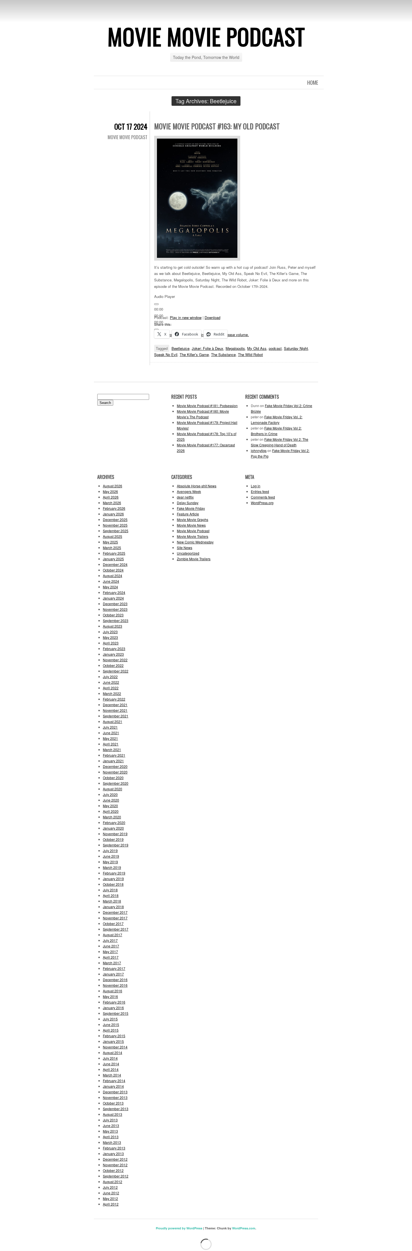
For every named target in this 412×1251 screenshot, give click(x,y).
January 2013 (113, 1153)
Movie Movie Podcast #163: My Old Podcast (217, 126)
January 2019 (113, 878)
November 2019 (115, 833)
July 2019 (110, 850)
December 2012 (115, 1159)
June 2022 (111, 682)
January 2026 (113, 513)
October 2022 (113, 665)
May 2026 (110, 491)
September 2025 (115, 530)
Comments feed (263, 497)
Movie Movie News (191, 525)
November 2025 (115, 525)
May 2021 (110, 738)
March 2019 (112, 867)
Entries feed (260, 491)
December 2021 (115, 704)
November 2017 (115, 917)
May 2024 (110, 586)
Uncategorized (188, 553)
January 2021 (113, 760)
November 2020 (115, 772)
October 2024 (113, 570)
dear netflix (185, 497)
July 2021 (110, 727)
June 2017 (111, 946)
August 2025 (112, 536)
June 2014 (111, 1063)
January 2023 (113, 654)
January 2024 (113, 598)
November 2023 (115, 609)
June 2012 (111, 1192)
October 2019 (113, 839)
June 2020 (111, 800)
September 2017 (115, 929)
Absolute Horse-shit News (196, 485)
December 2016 (115, 979)
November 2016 (115, 985)
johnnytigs (259, 450)
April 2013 (111, 1136)
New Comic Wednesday (195, 542)
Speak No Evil (165, 354)
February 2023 (114, 648)
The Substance (223, 354)
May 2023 (110, 637)
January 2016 (113, 1007)
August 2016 (112, 990)
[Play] (156, 304)
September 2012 (115, 1176)
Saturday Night (296, 348)
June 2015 (111, 1024)
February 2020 (114, 822)
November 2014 (115, 1047)
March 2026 (112, 502)
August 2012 (112, 1181)
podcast (275, 348)
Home (312, 82)
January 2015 (113, 1041)
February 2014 (114, 1080)
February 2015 (114, 1035)
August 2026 (112, 485)
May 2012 (110, 1198)
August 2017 (112, 934)
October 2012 (113, 1170)
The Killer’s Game (194, 354)
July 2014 (110, 1058)
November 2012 (115, 1164)
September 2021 (115, 715)
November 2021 (115, 710)
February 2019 (114, 873)
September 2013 (115, 1108)
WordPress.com (243, 1228)
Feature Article (188, 513)
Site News (184, 547)
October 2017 (113, 923)
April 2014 (111, 1069)
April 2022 (111, 687)
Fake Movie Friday (191, 508)
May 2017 (110, 951)
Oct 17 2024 (130, 126)
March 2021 (112, 749)
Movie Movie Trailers (192, 536)
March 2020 (112, 816)
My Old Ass (257, 348)
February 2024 (114, 592)
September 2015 (115, 1013)
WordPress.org (262, 502)
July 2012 (110, 1187)
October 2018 (113, 884)
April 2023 (111, 643)
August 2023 (112, 626)
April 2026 (111, 497)
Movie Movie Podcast (206, 36)
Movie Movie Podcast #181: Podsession (207, 405)
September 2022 (115, 671)
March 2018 (112, 901)
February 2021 (114, 755)
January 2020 (113, 828)
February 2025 (114, 553)
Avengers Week (189, 491)
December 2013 (115, 1091)
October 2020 (113, 777)
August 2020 (112, 788)
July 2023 (110, 631)
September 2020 (115, 783)
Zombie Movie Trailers (193, 558)
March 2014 (112, 1075)
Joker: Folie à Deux (207, 348)
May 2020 (110, 805)
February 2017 (114, 968)
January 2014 (113, 1086)
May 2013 (110, 1131)
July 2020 (110, 794)
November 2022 (115, 659)
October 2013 (113, 1103)
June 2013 (111, 1125)
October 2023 (113, 614)
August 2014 (112, 1052)
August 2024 (112, 575)
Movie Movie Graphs (192, 519)
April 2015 (111, 1030)
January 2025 (113, 558)
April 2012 (111, 1204)
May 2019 (110, 861)
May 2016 (110, 996)
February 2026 (114, 508)
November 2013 (115, 1097)
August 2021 (112, 721)
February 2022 (114, 699)
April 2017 (111, 957)
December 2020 (115, 766)
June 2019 (111, 856)
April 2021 (111, 744)
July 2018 (110, 889)
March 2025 (112, 547)
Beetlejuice (180, 348)
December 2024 (115, 564)
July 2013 (110, 1119)
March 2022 (112, 693)
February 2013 (114, 1148)
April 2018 (111, 895)
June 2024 (111, 581)
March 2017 (112, 962)
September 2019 (115, 845)
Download (212, 317)
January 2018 (113, 906)
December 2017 (115, 912)
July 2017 (110, 940)
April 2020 (111, 811)
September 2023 (115, 620)
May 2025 (110, 542)
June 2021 (111, 732)
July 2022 (110, 676)
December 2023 (115, 603)
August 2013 (112, 1114)
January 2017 (113, 974)
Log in (255, 485)
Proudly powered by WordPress (179, 1228)
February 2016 (114, 1002)
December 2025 (115, 519)
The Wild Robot (250, 354)
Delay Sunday (187, 502)
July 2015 (110, 1018)
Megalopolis (235, 348)
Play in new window (186, 317)
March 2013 (112, 1142)
